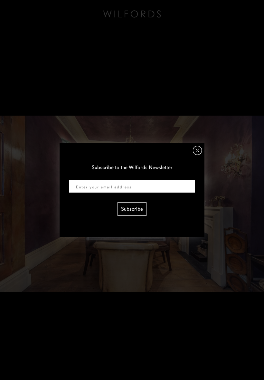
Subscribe (132, 209)
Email (75, 176)
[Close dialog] (197, 150)
